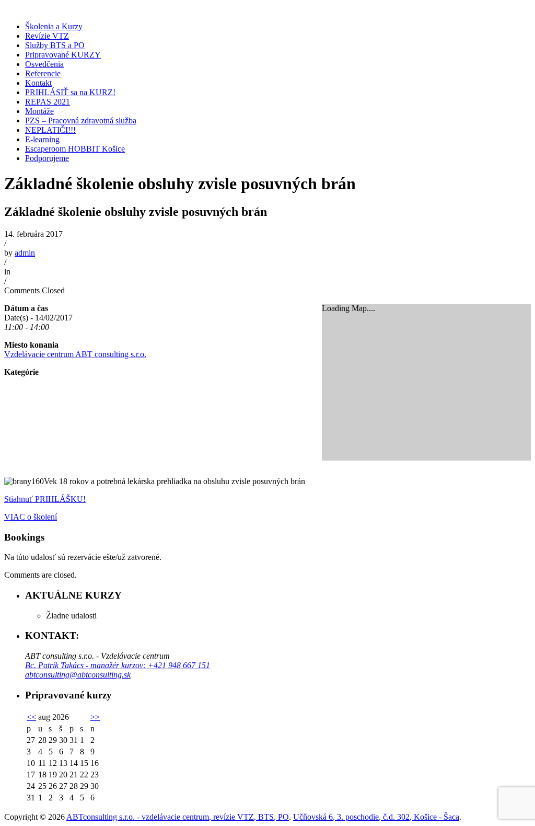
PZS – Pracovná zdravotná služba (80, 120)
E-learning (42, 139)
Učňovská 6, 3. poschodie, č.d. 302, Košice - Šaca (376, 816)
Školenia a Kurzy (54, 26)
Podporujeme (47, 158)
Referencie (43, 73)
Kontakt (38, 82)
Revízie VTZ (47, 35)
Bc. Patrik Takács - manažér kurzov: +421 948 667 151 (117, 665)
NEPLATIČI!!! (50, 129)
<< (31, 717)
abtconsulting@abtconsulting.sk (78, 674)
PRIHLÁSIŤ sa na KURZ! (70, 92)
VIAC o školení (30, 516)
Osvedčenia (44, 64)
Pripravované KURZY (63, 54)
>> (95, 717)
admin (25, 252)
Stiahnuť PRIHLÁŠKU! (45, 499)
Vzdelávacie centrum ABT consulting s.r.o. (75, 354)
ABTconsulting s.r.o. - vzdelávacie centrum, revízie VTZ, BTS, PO (177, 816)
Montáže (39, 111)
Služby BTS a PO (55, 45)
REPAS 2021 (47, 101)
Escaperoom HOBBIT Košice (75, 148)
